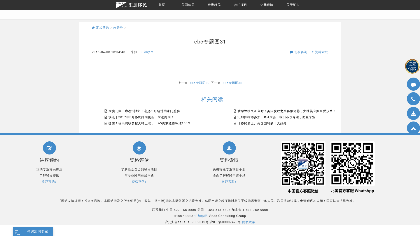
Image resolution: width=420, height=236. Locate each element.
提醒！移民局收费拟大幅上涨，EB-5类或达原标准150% (149, 123)
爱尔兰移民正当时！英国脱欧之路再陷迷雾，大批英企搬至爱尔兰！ (287, 111)
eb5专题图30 (200, 82)
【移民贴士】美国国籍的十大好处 (262, 123)
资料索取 (321, 52)
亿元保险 (266, 5)
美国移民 (188, 5)
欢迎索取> (229, 181)
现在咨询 (300, 52)
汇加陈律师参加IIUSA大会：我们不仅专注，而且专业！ (278, 117)
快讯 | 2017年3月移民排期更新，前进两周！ (141, 117)
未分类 (118, 27)
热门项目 (240, 5)
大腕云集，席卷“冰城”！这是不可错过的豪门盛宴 (144, 111)
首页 (162, 5)
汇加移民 (102, 27)
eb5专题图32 (232, 82)
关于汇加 (293, 5)
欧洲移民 (214, 5)
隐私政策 (248, 222)
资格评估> (139, 181)
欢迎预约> (49, 181)
